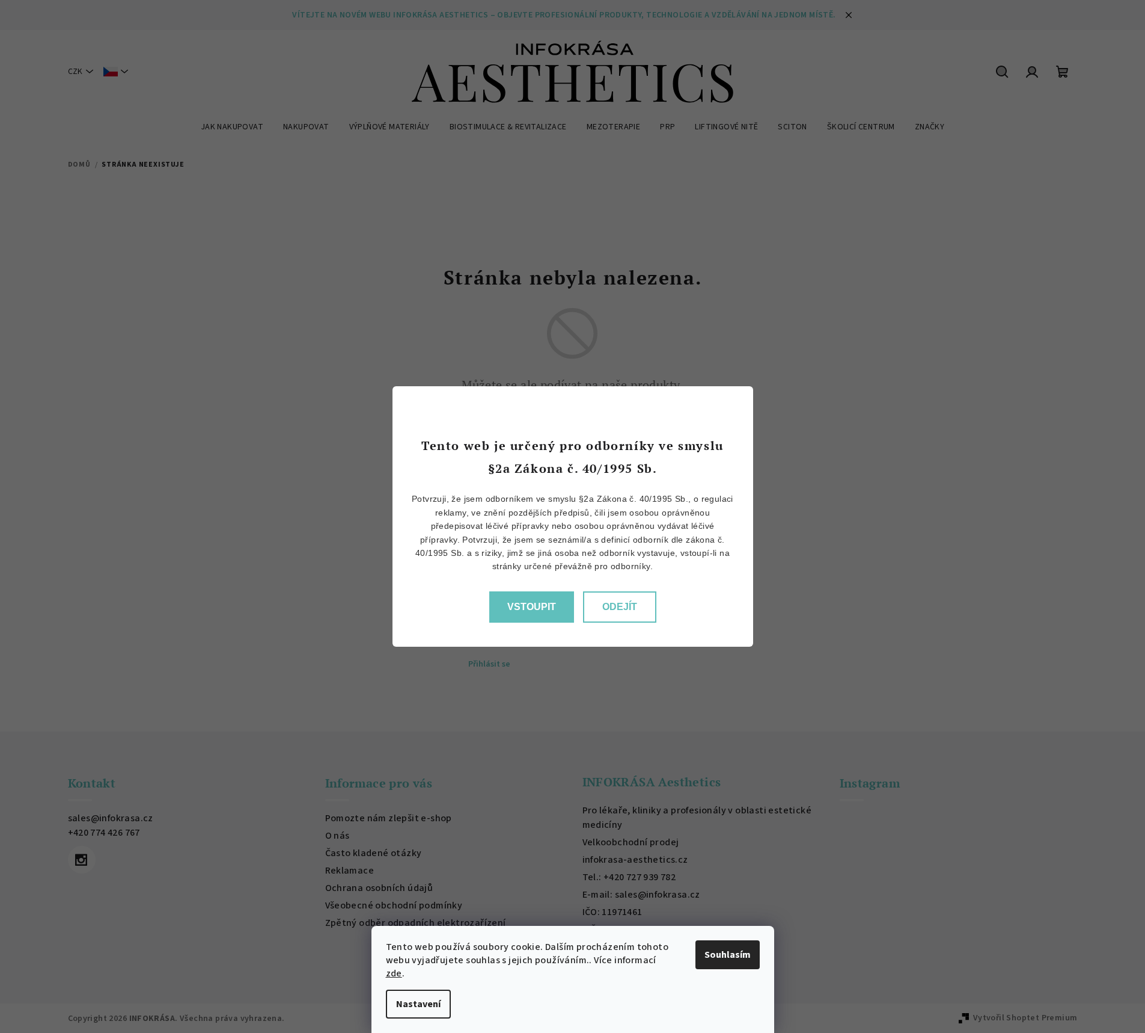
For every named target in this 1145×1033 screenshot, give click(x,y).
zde (394, 973)
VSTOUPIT (531, 607)
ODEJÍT (619, 607)
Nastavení (418, 1004)
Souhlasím (727, 954)
